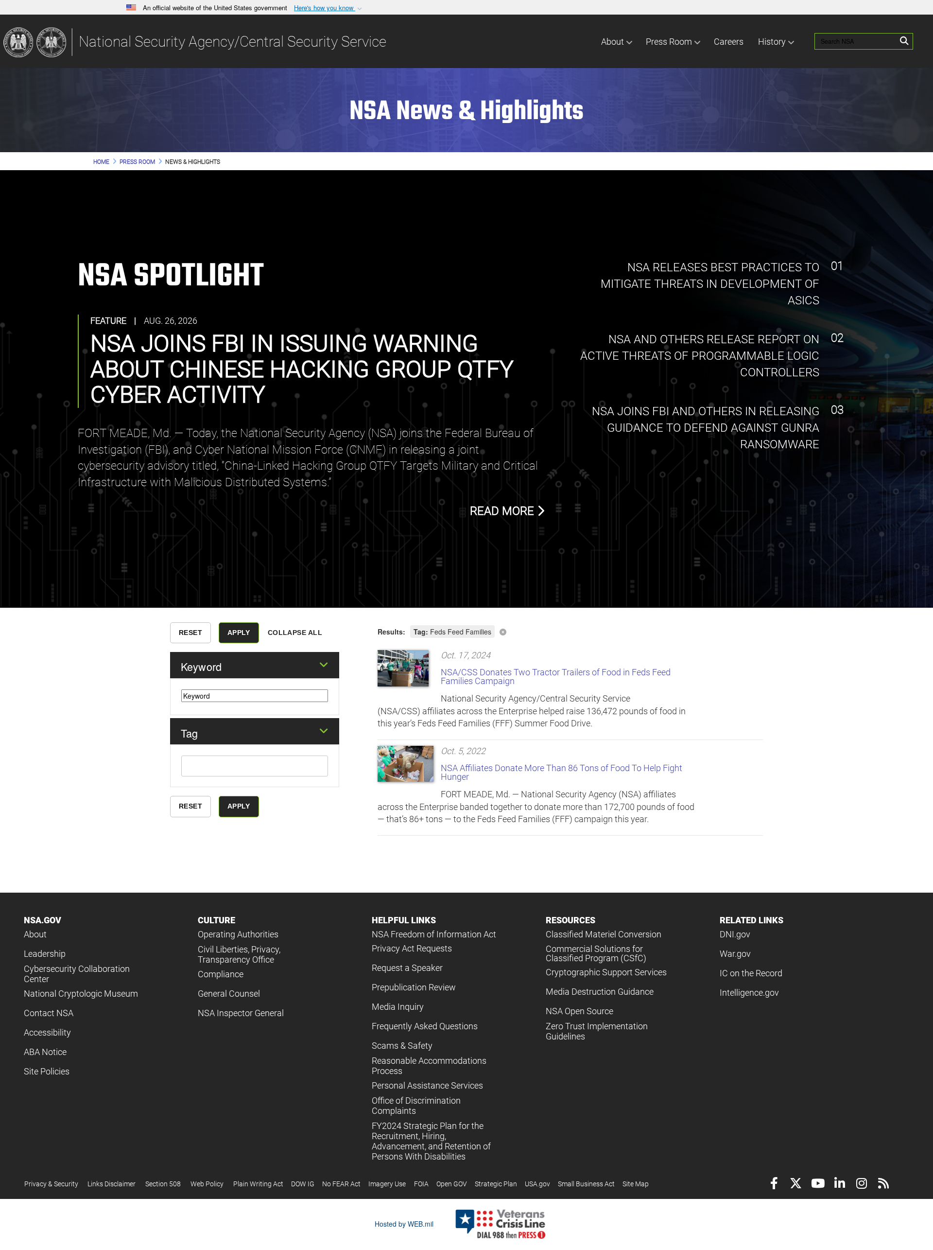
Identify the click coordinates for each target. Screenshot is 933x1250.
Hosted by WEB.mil (404, 1224)
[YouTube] (817, 1185)
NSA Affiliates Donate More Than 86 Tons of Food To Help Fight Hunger (561, 772)
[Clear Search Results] (570, 630)
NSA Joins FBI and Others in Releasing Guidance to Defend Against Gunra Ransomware (704, 428)
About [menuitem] (612, 41)
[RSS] (883, 1185)
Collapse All (295, 632)
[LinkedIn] (839, 1185)
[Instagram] (861, 1185)
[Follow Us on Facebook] (773, 1185)
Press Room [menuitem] (669, 41)
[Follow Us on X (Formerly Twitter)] (795, 1185)
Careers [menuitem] (728, 41)
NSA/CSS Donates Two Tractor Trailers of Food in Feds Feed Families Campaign (556, 676)
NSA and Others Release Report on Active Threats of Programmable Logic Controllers (699, 356)
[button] (329, 8)
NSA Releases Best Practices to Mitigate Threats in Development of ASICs (710, 284)
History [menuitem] (772, 41)
